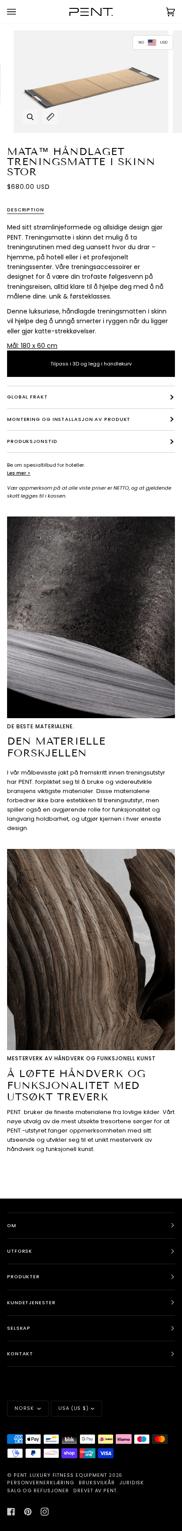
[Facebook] (11, 1512)
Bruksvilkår (97, 1482)
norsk (25, 1408)
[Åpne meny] (20, 11)
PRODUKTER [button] (23, 1276)
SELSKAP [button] (18, 1328)
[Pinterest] (28, 1512)
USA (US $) (73, 1408)
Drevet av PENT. (95, 1490)
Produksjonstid (32, 441)
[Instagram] (45, 1512)
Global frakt (27, 397)
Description (25, 210)
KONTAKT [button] (20, 1353)
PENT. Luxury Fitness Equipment (61, 1475)
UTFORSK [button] (19, 1251)
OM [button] (11, 1225)
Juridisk (131, 1482)
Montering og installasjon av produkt (68, 419)
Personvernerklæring (40, 1482)
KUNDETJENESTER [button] (31, 1302)
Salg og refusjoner (38, 1490)
